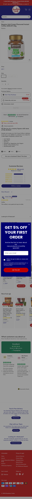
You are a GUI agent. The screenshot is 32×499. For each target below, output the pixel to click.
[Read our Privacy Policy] (27, 263)
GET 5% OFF (16, 270)
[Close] (29, 224)
